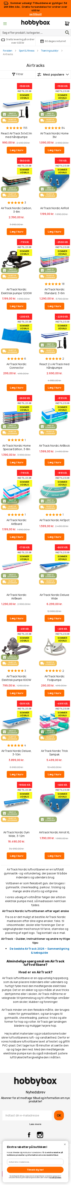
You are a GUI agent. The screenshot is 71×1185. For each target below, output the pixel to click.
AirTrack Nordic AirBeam (16, 596)
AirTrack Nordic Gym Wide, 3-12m (16, 834)
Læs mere (35, 1124)
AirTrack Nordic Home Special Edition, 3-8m (16, 447)
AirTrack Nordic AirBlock (54, 445)
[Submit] (66, 32)
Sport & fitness (26, 50)
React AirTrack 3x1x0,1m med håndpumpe (16, 135)
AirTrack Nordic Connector (16, 365)
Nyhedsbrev (35, 1092)
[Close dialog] (65, 1144)
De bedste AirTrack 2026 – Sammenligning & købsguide (39, 950)
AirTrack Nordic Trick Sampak (54, 752)
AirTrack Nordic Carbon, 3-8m (16, 209)
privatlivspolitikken (55, 1177)
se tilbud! (35, 14)
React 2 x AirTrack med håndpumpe (54, 365)
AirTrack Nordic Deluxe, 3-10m (16, 752)
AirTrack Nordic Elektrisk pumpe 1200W (16, 291)
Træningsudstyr (50, 50)
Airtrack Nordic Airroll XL (54, 832)
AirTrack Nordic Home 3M (54, 135)
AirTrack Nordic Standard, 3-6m (54, 291)
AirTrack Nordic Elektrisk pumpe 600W (16, 678)
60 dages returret (55, 41)
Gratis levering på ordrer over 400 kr (20, 41)
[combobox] (35, 33)
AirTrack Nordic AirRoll (54, 208)
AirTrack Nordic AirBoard (16, 521)
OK (59, 1115)
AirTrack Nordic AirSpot (54, 520)
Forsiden (7, 50)
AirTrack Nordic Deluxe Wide (54, 596)
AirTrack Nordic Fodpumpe (54, 678)
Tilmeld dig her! (35, 1169)
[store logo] (35, 23)
